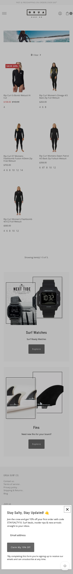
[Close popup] (67, 509)
